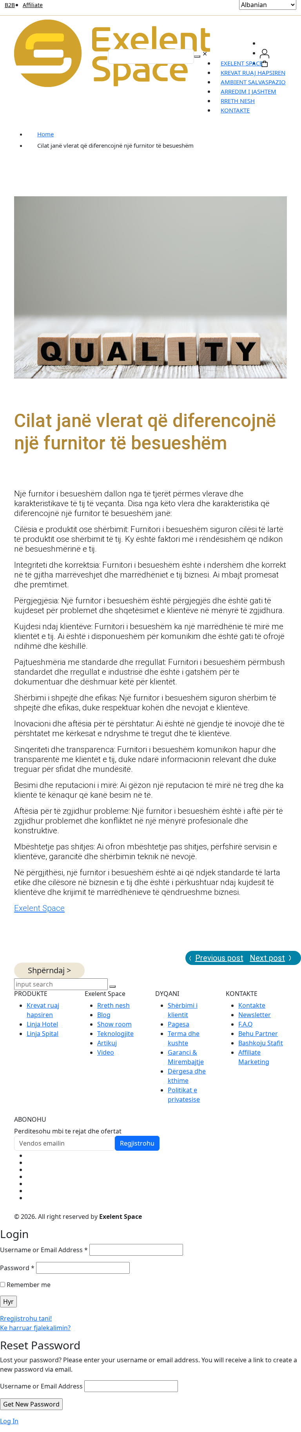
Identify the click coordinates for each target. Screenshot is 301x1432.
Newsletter (254, 1014)
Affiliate (33, 5)
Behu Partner (258, 1033)
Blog (104, 1014)
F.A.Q (245, 1024)
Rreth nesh (113, 1005)
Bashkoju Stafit (260, 1043)
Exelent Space (39, 908)
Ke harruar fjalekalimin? (35, 1327)
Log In (9, 1421)
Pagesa (178, 1024)
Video (105, 1052)
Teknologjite (115, 1033)
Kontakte (251, 1005)
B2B (10, 5)
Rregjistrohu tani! (26, 1318)
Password (17, 1268)
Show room (114, 1024)
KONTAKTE (235, 110)
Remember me (28, 1284)
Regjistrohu (137, 1143)
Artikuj (107, 1043)
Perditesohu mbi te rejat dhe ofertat (67, 1131)
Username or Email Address (44, 1250)
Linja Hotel (42, 1024)
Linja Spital (42, 1033)
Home (45, 134)
